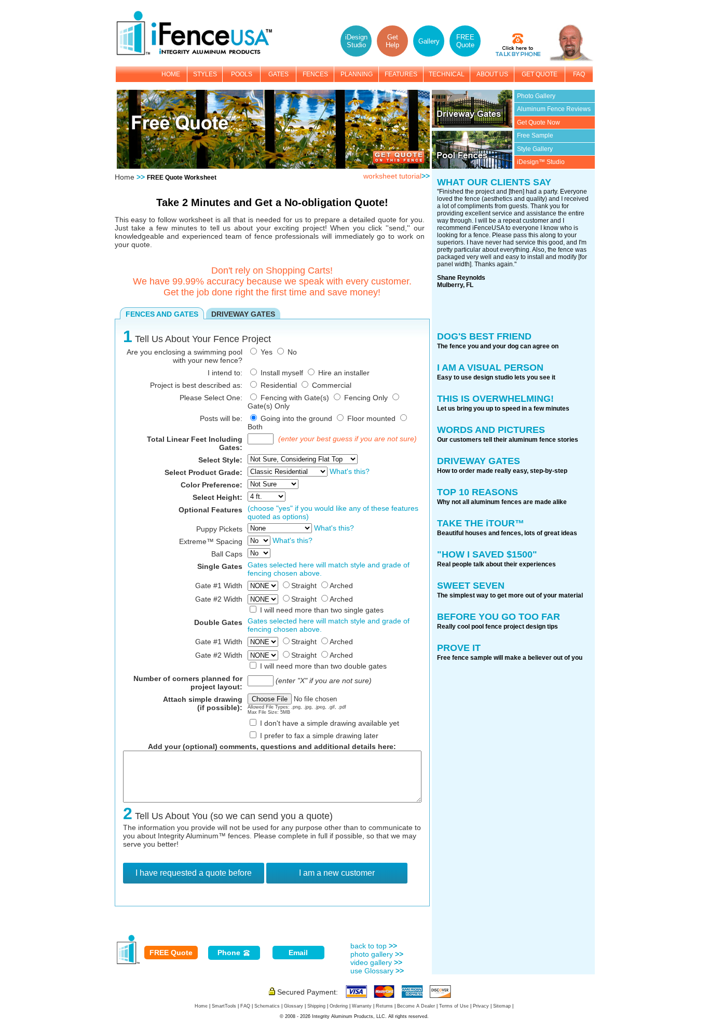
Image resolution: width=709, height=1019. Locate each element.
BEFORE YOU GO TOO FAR (498, 617)
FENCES (315, 74)
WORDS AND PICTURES (491, 430)
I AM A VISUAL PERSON (490, 367)
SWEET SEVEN (471, 585)
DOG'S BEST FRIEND (484, 336)
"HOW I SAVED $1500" (487, 554)
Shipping (316, 1006)
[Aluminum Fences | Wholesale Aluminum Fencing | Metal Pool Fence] (199, 53)
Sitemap (502, 1006)
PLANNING (356, 74)
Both (255, 427)
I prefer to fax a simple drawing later (319, 735)
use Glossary (377, 971)
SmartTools (224, 1006)
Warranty (362, 1006)
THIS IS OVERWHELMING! (495, 398)
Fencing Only (366, 397)
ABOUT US (492, 74)
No (292, 352)
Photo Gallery (536, 96)
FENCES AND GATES (162, 314)
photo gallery (376, 954)
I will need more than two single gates (322, 610)
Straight (304, 585)
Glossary (293, 1006)
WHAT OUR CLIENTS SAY (494, 182)
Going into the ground (296, 418)
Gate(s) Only (269, 406)
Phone (229, 952)
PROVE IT (459, 648)
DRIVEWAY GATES (243, 314)
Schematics (267, 1006)
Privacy (481, 1006)
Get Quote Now (538, 122)
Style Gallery (535, 149)
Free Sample (535, 135)
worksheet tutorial (396, 176)
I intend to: (225, 373)
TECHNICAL (447, 74)
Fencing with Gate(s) (295, 397)
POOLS (241, 74)
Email (298, 952)
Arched (341, 585)
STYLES (205, 74)
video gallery (376, 962)
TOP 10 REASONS (477, 492)
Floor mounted (371, 418)
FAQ (579, 74)
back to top (373, 946)
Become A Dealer (416, 1006)
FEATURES (401, 74)
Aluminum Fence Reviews (554, 109)
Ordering (339, 1006)
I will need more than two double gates (323, 666)
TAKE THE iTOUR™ (480, 523)
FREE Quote (171, 952)
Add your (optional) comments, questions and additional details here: (272, 746)
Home (124, 177)
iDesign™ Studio (541, 162)
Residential (279, 385)
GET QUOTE (539, 74)
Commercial (331, 385)
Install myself (282, 373)
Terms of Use (454, 1006)
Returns (384, 1006)
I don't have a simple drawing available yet (329, 723)
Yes (266, 352)
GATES (278, 74)
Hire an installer (344, 373)
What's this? (350, 471)
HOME (170, 74)
